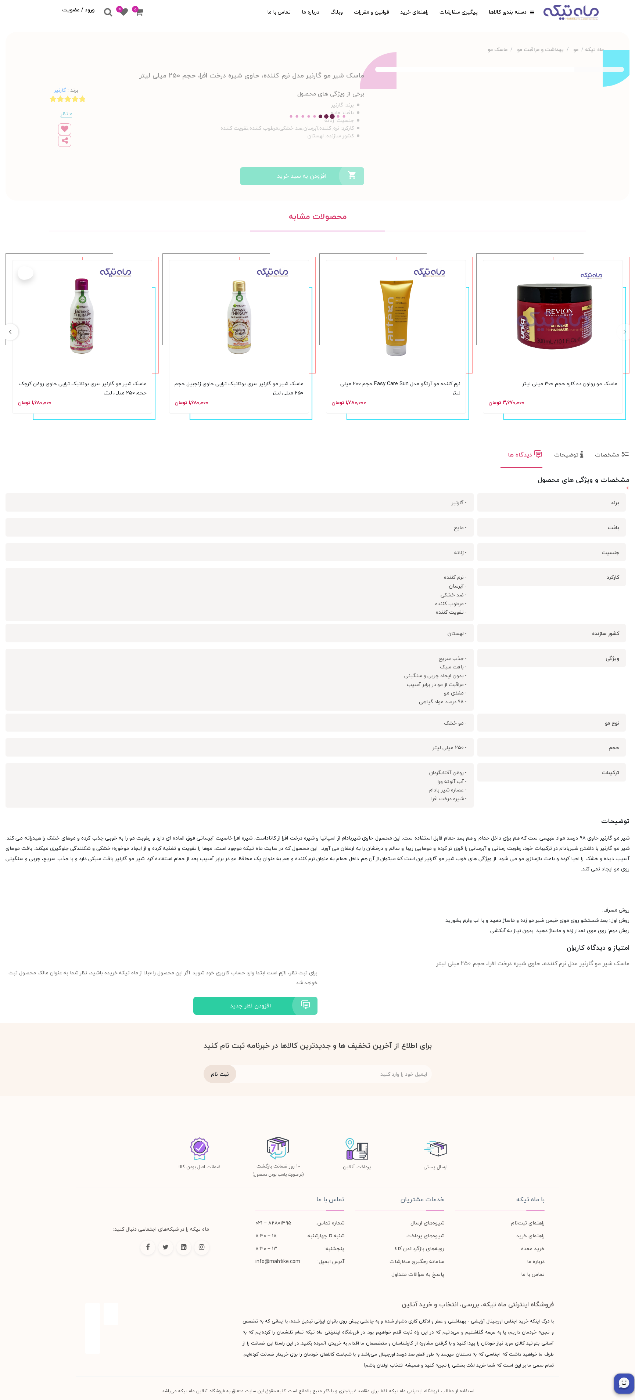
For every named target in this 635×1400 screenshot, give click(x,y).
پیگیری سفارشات (459, 12)
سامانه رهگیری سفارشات (417, 1261)
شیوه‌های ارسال (427, 1222)
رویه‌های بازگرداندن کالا (419, 1248)
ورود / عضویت (78, 10)
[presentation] (625, 332)
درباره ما (310, 12)
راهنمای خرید (414, 12)
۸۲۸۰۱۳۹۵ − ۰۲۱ (273, 1222)
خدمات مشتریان (422, 1199)
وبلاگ (336, 12)
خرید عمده (533, 1248)
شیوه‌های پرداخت (425, 1235)
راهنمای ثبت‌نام (528, 1222)
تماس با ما (279, 12)
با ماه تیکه (530, 1199)
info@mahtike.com (277, 1261)
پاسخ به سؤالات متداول (417, 1274)
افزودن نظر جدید (250, 1005)
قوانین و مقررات (371, 12)
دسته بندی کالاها (508, 12)
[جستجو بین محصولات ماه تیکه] (108, 12)
